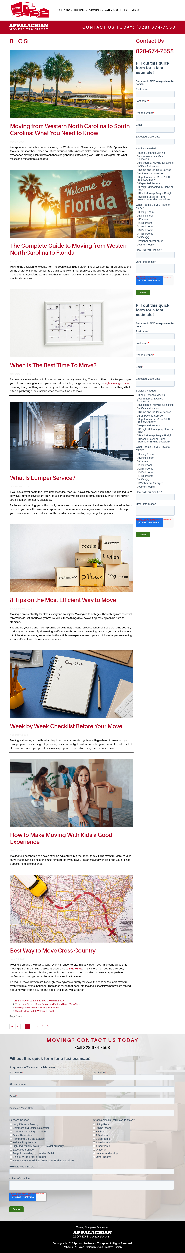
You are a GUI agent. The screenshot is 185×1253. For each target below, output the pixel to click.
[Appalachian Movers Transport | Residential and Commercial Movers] (30, 10)
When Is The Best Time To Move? (53, 365)
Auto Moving (111, 10)
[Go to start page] (12, 1026)
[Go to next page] (42, 1026)
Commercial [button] (95, 10)
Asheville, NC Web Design (78, 1247)
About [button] (67, 10)
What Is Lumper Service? (42, 478)
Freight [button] (124, 10)
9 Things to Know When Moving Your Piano (37, 1007)
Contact (135, 10)
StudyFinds (75, 968)
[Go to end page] (48, 1026)
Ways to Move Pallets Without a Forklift (35, 1011)
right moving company (118, 383)
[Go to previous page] (18, 1026)
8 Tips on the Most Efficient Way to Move (63, 600)
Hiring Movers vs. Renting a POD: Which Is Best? (39, 1000)
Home (59, 10)
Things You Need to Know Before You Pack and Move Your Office (47, 1004)
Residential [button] (80, 10)
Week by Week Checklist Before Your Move (66, 726)
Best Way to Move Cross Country (53, 950)
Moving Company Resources (92, 1227)
